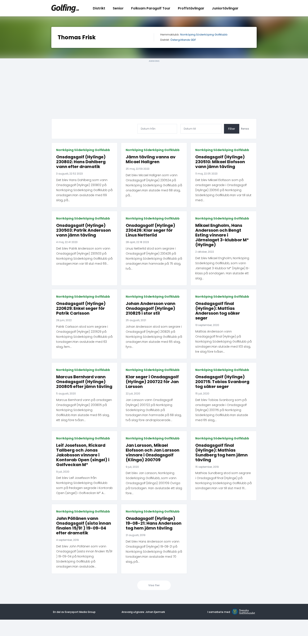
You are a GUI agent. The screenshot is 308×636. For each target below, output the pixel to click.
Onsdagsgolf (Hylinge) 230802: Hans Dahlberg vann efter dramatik (81, 162)
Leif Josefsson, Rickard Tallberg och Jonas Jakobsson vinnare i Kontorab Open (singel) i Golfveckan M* (82, 455)
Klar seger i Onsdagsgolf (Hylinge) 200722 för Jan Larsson (152, 382)
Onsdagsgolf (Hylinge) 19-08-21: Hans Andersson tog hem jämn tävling (153, 523)
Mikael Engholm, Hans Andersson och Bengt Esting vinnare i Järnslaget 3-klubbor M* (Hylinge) (222, 235)
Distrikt (99, 8)
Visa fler (154, 585)
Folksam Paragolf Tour (150, 8)
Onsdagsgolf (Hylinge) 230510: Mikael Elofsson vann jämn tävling (220, 162)
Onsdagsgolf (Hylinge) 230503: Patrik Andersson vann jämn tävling (83, 230)
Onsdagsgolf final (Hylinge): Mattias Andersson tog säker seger (217, 311)
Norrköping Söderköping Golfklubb (204, 34)
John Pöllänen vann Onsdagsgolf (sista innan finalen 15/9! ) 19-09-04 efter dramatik (83, 525)
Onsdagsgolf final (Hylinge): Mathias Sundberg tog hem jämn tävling (221, 452)
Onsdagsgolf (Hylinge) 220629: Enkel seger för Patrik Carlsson (81, 308)
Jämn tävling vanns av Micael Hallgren (151, 159)
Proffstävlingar (191, 8)
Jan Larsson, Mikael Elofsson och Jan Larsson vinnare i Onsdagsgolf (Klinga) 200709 (152, 452)
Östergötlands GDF (183, 40)
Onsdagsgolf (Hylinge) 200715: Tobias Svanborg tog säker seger (222, 382)
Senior (118, 8)
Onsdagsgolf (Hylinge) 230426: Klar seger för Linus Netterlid (150, 230)
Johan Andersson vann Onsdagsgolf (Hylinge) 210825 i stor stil (150, 308)
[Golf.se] (242, 611)
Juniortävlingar (225, 8)
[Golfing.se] (65, 8)
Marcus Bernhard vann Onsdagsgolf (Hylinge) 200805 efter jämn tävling (84, 382)
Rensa (245, 128)
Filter (231, 129)
